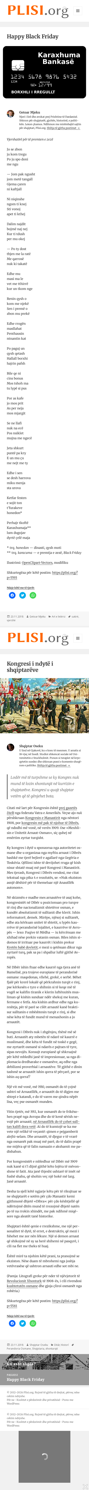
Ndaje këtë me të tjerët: (21, 587)
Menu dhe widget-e (78, 642)
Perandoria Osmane (19, 1348)
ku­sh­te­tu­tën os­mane (22, 1286)
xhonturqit (52, 1348)
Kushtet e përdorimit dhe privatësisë (38, 1399)
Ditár (57, 1345)
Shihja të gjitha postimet (62, 127)
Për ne (10, 1399)
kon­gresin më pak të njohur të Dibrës (50, 823)
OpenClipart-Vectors (37, 563)
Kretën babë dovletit (22, 947)
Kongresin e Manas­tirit (42, 818)
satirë (75, 616)
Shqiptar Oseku (39, 1345)
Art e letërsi (58, 616)
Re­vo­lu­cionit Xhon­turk (24, 1281)
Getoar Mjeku (38, 616)
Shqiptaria (38, 1348)
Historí (65, 1345)
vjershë (11, 620)
